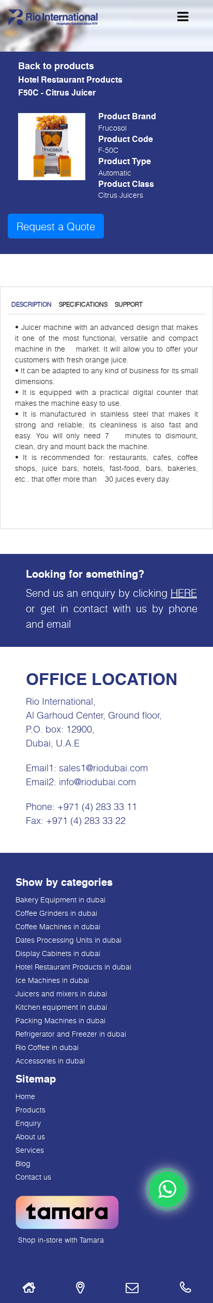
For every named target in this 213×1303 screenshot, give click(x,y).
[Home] (29, 1289)
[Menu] (182, 16)
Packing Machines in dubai (60, 1020)
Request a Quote (56, 226)
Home (25, 1096)
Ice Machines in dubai (52, 980)
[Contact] (132, 1289)
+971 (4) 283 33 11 (97, 806)
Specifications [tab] (83, 304)
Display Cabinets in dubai (58, 953)
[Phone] (185, 1289)
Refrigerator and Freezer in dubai (71, 1033)
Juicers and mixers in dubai (61, 993)
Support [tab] (129, 304)
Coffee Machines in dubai (58, 926)
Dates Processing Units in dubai (68, 939)
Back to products (56, 66)
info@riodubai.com (97, 781)
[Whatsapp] (167, 1189)
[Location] (80, 1289)
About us (30, 1136)
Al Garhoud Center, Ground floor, (94, 715)
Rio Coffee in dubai (47, 1047)
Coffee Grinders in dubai (56, 913)
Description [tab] (31, 304)
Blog (23, 1163)
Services (30, 1150)
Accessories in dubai (50, 1060)
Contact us (33, 1176)
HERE (184, 592)
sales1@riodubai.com (103, 767)
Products (30, 1109)
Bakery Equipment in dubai (60, 899)
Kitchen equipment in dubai (61, 1007)
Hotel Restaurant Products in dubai (73, 966)
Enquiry (28, 1123)
